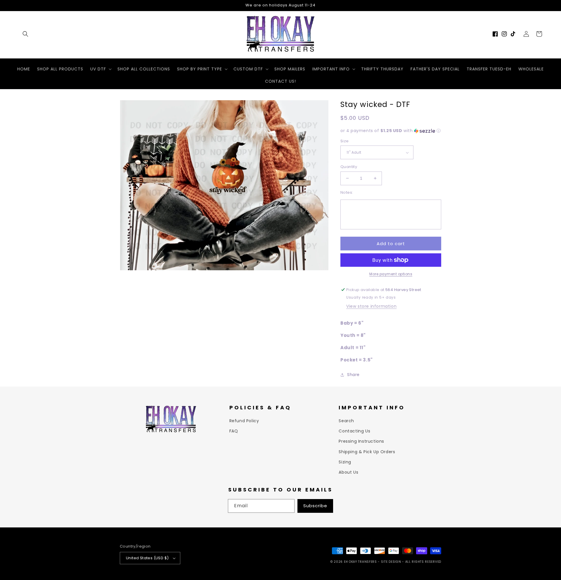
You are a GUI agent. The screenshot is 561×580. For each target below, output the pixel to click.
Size (344, 141)
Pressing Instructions (361, 441)
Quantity (348, 166)
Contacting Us (354, 431)
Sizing (345, 462)
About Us (348, 472)
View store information (371, 306)
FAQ (233, 431)
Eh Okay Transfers (360, 562)
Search (346, 421)
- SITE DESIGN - (391, 562)
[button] (25, 33)
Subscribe (315, 506)
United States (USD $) (147, 558)
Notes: (346, 192)
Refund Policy (244, 421)
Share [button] (353, 375)
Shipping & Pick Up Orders (367, 452)
